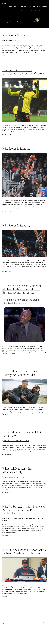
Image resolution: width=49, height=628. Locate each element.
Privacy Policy (36, 6)
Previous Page (6, 610)
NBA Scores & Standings (17, 35)
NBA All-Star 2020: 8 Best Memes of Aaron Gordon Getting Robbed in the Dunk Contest (23, 510)
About (10, 6)
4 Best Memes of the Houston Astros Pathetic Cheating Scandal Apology (24, 551)
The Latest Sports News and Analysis (26, 10)
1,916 (28, 610)
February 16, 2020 (6, 492)
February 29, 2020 (6, 134)
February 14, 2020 (6, 596)
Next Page (43, 610)
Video (39, 10)
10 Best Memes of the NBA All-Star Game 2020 (23, 434)
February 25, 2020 (6, 357)
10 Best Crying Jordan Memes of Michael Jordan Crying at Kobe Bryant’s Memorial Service (21, 289)
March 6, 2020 (5, 55)
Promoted (44, 6)
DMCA (29, 6)
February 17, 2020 (6, 454)
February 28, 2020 (6, 271)
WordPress (44, 623)
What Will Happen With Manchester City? (17, 470)
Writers (45, 10)
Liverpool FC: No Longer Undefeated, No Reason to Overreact (24, 71)
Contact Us (23, 6)
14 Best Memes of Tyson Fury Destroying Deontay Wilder (20, 373)
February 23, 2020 (6, 418)
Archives (15, 6)
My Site (4, 3)
